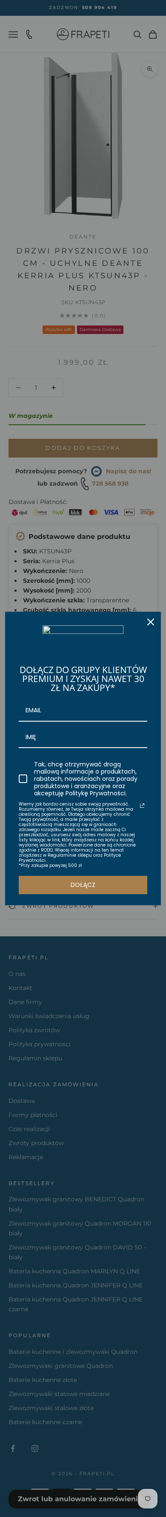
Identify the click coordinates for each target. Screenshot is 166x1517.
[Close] (150, 622)
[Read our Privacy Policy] (142, 805)
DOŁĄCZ (83, 885)
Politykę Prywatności (96, 793)
